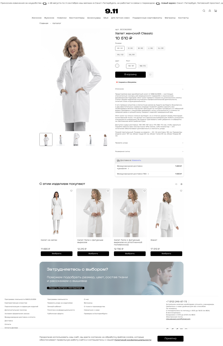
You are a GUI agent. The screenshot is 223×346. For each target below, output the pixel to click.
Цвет (117, 61)
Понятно (170, 339)
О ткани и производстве (94, 306)
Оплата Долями (11, 328)
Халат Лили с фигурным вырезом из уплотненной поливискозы (128, 242)
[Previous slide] (43, 79)
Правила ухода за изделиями (60, 303)
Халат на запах (49, 240)
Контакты (183, 18)
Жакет (154, 240)
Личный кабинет (54, 306)
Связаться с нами (92, 310)
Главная (43, 23)
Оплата (8, 324)
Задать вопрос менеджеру (65, 288)
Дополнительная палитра (16, 310)
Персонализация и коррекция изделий (21, 306)
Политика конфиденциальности (61, 310)
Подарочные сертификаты (147, 18)
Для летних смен (120, 18)
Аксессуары (94, 18)
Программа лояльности (57, 299)
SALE (105, 18)
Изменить (136, 160)
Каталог (57, 23)
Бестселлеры (76, 18)
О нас (86, 299)
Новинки (62, 18)
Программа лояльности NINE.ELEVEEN (20, 299)
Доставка (9, 320)
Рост (128, 61)
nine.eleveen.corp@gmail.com (178, 319)
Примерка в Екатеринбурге (95, 313)
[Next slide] (108, 79)
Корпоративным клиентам (16, 303)
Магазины (170, 18)
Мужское (49, 18)
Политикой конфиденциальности (132, 340)
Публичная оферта (55, 313)
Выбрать (56, 254)
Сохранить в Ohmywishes (127, 82)
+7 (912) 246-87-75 (176, 302)
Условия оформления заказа (17, 313)
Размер (118, 43)
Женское (37, 18)
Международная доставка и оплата (20, 317)
